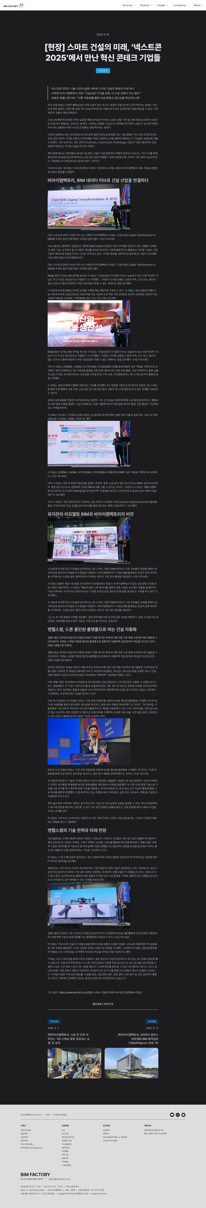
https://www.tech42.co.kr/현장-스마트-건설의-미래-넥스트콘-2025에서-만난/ (100, 992)
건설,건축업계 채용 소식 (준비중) (115, 1137)
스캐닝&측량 (66, 1165)
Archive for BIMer (110, 1141)
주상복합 (65, 1162)
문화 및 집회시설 (68, 1137)
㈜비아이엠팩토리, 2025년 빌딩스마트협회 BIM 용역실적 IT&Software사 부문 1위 (138, 1038)
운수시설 (65, 1133)
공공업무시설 (66, 1141)
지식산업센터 (66, 1144)
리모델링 (65, 1151)
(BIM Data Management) (31, 1148)
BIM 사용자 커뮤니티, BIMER (155, 1133)
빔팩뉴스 (106, 1133)
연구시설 (65, 1155)
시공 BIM (24, 1137)
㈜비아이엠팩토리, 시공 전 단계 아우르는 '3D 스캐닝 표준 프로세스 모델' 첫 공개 (69, 1038)
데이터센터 (66, 1148)
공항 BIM (24, 1141)
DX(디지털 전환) (27, 1144)
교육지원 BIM (26, 1130)
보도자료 (106, 1130)
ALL (63, 1130)
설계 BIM (24, 1133)
